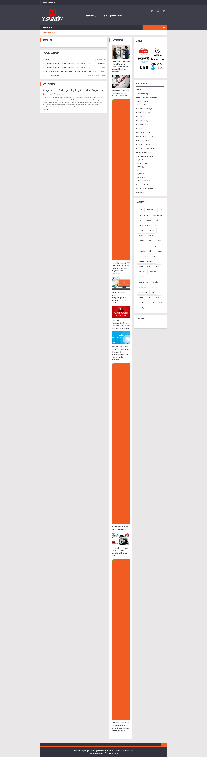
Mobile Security (141, 140)
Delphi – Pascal (142, 163)
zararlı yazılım (143, 308)
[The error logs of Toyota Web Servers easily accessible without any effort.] (121, 538)
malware (142, 272)
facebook (151, 230)
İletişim (47, 60)
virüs (157, 297)
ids (150, 251)
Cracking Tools (141, 90)
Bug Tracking (141, 101)
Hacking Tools (141, 121)
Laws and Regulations (143, 136)
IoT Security (140, 128)
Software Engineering (143, 156)
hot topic (142, 251)
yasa (160, 303)
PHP (138, 170)
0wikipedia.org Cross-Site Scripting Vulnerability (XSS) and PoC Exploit (68, 64)
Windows (139, 192)
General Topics (141, 113)
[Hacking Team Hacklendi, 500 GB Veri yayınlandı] (121, 443)
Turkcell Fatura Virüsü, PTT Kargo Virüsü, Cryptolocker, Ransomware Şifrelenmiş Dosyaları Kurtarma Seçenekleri (121, 268)
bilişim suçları (157, 215)
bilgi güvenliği (143, 215)
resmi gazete (143, 282)
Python (139, 174)
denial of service (144, 225)
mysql (141, 277)
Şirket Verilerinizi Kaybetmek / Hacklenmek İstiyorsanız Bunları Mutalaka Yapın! (70, 71)
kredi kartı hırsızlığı (145, 266)
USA (149, 297)
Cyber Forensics (141, 94)
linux (157, 266)
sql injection (143, 292)
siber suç (154, 287)
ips (140, 256)
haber (151, 241)
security (155, 282)
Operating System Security (145, 148)
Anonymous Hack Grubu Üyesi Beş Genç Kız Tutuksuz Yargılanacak (73, 90)
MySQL (139, 167)
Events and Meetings (143, 109)
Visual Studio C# (142, 180)
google (150, 235)
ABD (140, 210)
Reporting (140, 105)
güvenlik (141, 241)
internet (159, 251)
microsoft (153, 272)
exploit (141, 230)
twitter (141, 297)
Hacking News (140, 117)
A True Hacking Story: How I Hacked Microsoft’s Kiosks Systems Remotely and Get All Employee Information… (121, 66)
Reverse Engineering (142, 152)
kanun (154, 256)
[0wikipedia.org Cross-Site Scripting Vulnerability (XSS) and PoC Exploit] (121, 81)
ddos (157, 220)
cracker (148, 220)
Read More (46, 109)
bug (140, 220)
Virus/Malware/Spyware (144, 188)
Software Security (142, 184)
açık (160, 210)
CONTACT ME (48, 27)
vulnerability (143, 303)
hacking (141, 246)
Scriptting (140, 177)
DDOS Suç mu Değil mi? (52, 75)
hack (159, 241)
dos (156, 225)
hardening (152, 246)
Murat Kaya (101, 64)
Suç (152, 292)
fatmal (141, 235)
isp (146, 256)
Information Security (143, 125)
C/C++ (139, 160)
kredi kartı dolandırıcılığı (146, 261)
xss (153, 303)
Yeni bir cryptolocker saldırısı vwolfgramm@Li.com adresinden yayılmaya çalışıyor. (119, 297)
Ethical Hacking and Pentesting (146, 98)
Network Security (142, 144)
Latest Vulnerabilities (143, 132)
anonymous (151, 210)
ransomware (152, 277)
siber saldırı (142, 287)
